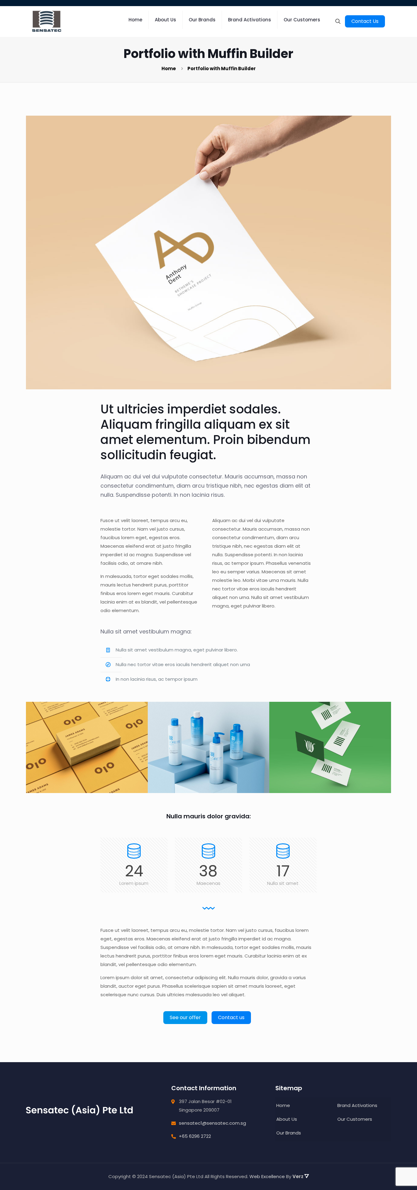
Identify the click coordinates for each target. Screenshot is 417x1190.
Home (168, 68)
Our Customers (354, 1119)
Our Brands (288, 1133)
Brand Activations (357, 1105)
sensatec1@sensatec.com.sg (212, 1123)
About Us (286, 1119)
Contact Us (365, 21)
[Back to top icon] (387, 1159)
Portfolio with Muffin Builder (221, 68)
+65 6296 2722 (195, 1136)
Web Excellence (267, 1176)
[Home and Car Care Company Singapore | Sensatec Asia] (46, 21)
